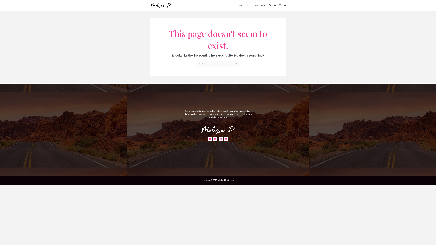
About (248, 5)
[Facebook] (270, 5)
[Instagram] (280, 5)
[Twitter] (275, 5)
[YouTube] (285, 5)
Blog (240, 5)
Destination (259, 5)
